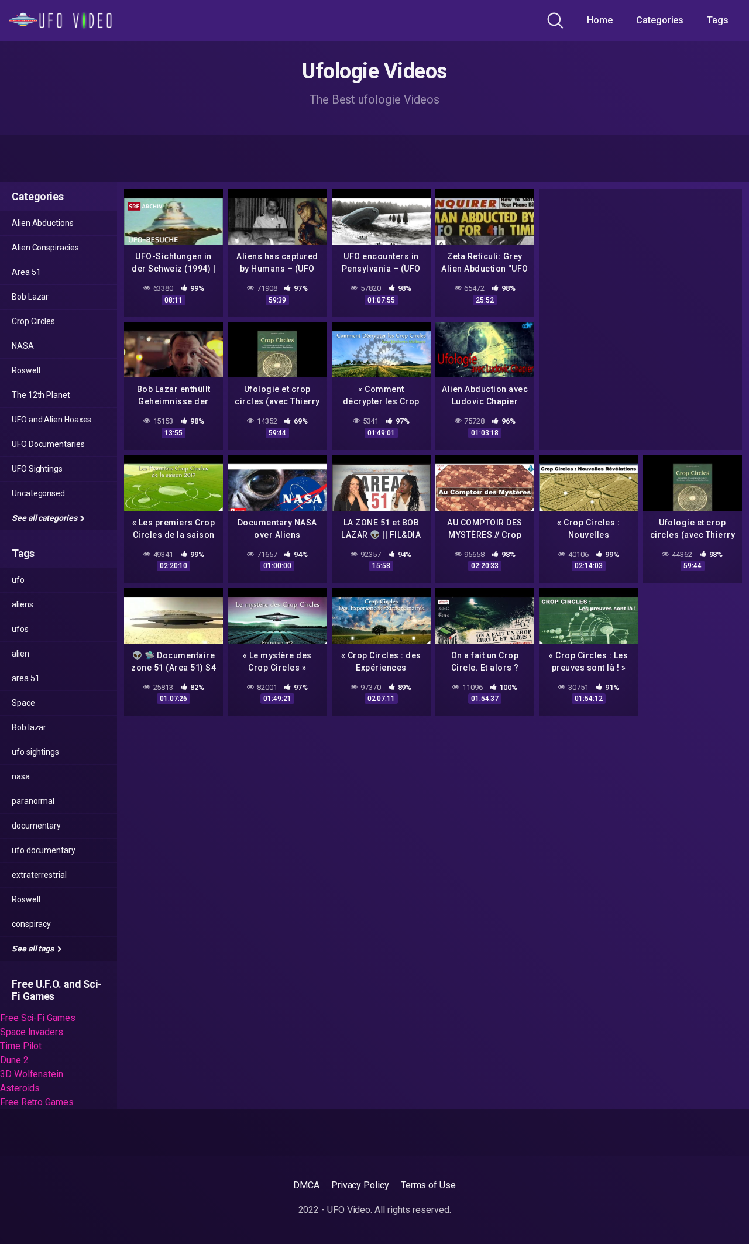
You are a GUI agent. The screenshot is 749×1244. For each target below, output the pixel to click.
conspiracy (31, 924)
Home (600, 20)
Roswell (26, 370)
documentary (36, 825)
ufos (20, 629)
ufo (18, 580)
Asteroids (20, 1088)
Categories (659, 20)
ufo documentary (43, 850)
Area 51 (26, 272)
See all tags (34, 948)
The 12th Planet (41, 395)
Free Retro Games (37, 1102)
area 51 (25, 678)
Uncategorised (38, 493)
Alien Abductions (43, 223)
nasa (21, 776)
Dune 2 (14, 1060)
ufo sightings (35, 752)
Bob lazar (29, 727)
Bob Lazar (30, 296)
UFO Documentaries (48, 444)
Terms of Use (428, 1185)
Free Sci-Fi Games (37, 1017)
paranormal (33, 801)
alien (20, 653)
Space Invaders (31, 1031)
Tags (718, 20)
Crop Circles (33, 321)
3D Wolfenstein (31, 1074)
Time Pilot (21, 1045)
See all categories (45, 518)
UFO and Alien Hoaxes (51, 419)
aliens (22, 604)
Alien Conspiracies (45, 247)
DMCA (306, 1185)
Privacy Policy (360, 1185)
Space (23, 702)
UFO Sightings (37, 468)
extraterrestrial (39, 874)
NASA (23, 345)
